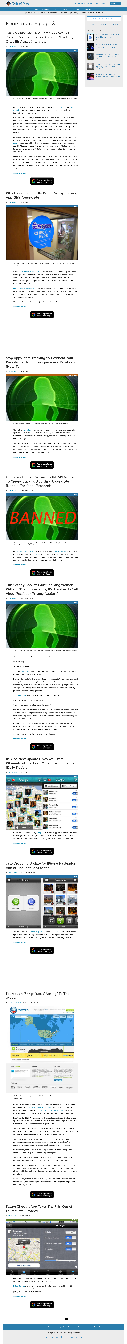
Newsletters (99, 13)
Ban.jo (39, 833)
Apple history (73, 13)
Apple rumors (28, 13)
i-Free (38, 554)
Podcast (91, 13)
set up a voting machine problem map (50, 1110)
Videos (84, 13)
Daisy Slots (25, 671)
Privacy (115, 24)
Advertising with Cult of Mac (35, 1327)
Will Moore (12, 1215)
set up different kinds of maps (40, 1107)
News (36, 9)
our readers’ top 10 (35, 932)
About (92, 24)
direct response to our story (25, 551)
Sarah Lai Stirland (14, 1002)
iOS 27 (36, 13)
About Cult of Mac (69, 1327)
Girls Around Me (60, 551)
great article (26, 430)
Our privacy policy (54, 1327)
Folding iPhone (52, 13)
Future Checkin (19, 1286)
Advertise (104, 24)
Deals (64, 9)
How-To (55, 9)
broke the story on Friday (30, 272)
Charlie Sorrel (13, 371)
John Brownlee (13, 46)
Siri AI (43, 13)
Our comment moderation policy (90, 1327)
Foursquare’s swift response (23, 288)
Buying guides (76, 9)
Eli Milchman (12, 772)
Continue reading (20, 173)
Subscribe (115, 3)
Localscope (57, 932)
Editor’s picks (63, 13)
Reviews (74, 1219)
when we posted (58, 107)
